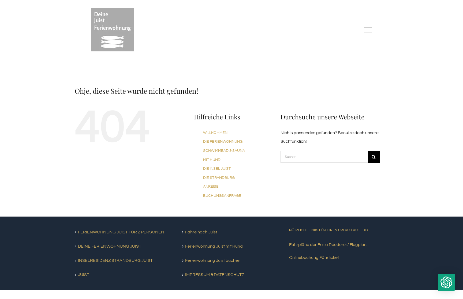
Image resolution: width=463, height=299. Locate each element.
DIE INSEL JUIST (217, 169)
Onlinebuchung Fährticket (314, 257)
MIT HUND (212, 160)
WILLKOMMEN (215, 133)
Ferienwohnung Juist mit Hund (214, 246)
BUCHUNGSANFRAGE (222, 196)
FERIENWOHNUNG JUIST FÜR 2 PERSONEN (121, 232)
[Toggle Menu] (368, 30)
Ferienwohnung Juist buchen (212, 260)
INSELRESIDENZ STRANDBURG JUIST (115, 260)
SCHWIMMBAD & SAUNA (224, 151)
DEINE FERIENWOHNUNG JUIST (109, 246)
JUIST (83, 274)
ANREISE (211, 186)
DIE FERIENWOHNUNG (222, 141)
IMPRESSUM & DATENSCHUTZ (214, 274)
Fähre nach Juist (201, 232)
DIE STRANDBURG (219, 178)
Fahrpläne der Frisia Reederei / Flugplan (328, 245)
